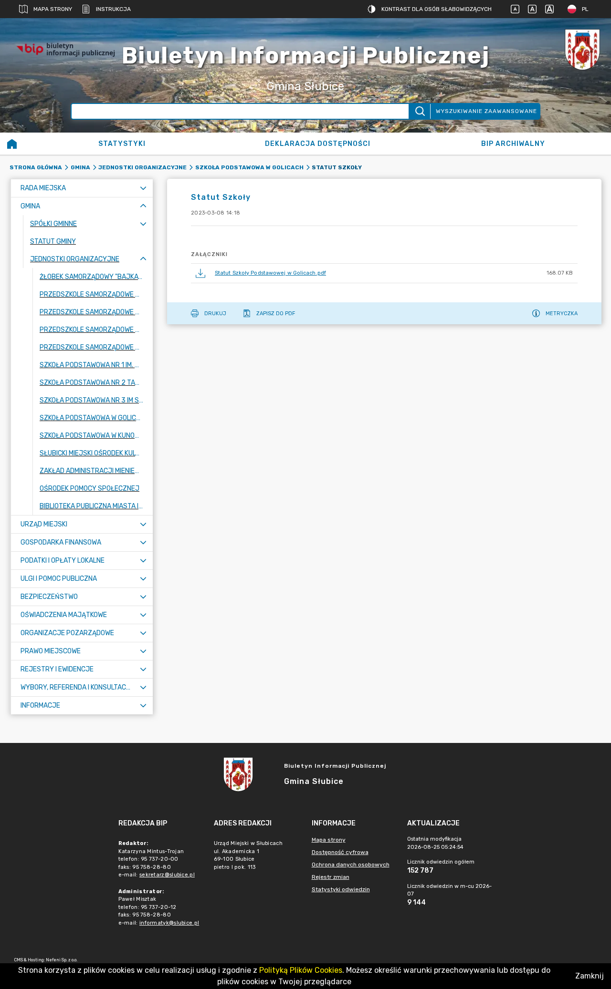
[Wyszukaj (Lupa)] (419, 111)
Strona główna (36, 167)
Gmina (80, 167)
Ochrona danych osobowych (351, 864)
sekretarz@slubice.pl (167, 875)
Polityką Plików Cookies (300, 970)
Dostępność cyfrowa (340, 852)
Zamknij (589, 975)
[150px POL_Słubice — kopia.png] (582, 49)
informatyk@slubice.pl (169, 923)
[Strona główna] (12, 144)
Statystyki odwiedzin (341, 889)
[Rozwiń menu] (143, 188)
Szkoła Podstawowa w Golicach (249, 167)
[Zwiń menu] (143, 206)
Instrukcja (113, 9)
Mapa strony (52, 9)
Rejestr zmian (330, 877)
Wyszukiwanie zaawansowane (486, 111)
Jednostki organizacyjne (142, 167)
